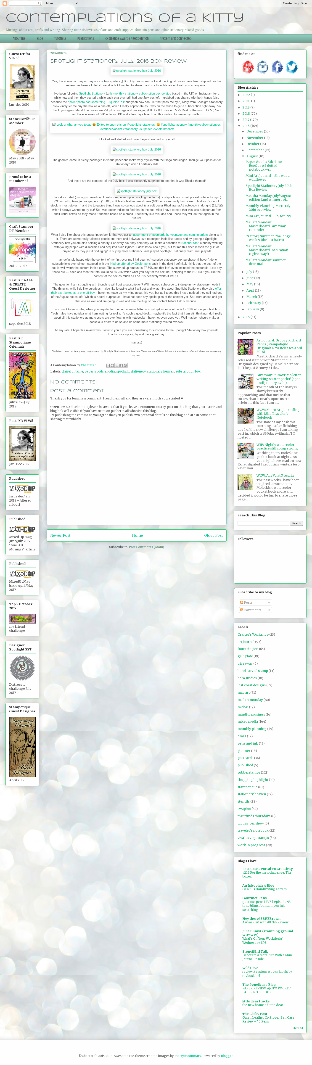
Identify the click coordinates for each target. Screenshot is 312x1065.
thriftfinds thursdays (254, 816)
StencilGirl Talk (255, 951)
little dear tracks (256, 1001)
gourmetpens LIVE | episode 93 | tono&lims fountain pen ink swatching (267, 906)
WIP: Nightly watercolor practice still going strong (277, 447)
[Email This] (108, 365)
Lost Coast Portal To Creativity (267, 869)
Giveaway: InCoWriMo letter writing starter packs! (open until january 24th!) (278, 379)
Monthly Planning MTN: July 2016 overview (268, 208)
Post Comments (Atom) (146, 547)
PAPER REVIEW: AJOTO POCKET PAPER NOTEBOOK (266, 990)
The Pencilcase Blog (259, 985)
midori (243, 707)
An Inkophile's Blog (258, 885)
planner (244, 751)
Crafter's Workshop (253, 634)
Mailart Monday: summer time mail (266, 262)
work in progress (251, 845)
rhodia (110, 371)
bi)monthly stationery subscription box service (140, 93)
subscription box (188, 371)
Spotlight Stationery (92, 93)
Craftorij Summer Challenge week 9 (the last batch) (268, 238)
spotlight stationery (131, 371)
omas (242, 736)
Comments (252, 610)
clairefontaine (72, 371)
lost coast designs (252, 685)
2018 (247, 113)
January (253, 309)
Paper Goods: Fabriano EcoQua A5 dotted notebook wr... (264, 166)
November (255, 138)
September (255, 150)
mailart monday (250, 700)
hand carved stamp (253, 671)
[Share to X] (116, 365)
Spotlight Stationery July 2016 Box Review (269, 188)
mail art (244, 692)
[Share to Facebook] (121, 365)
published (245, 765)
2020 (247, 101)
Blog (40, 39)
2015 (247, 317)
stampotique (247, 787)
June (250, 278)
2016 (246, 126)
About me (19, 39)
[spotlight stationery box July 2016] (137, 70)
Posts (247, 602)
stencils (244, 801)
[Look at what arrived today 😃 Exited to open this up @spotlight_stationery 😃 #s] (136, 129)
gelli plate (245, 656)
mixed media (248, 721)
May (250, 284)
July (249, 272)
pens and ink (248, 743)
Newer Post (60, 535)
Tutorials (60, 39)
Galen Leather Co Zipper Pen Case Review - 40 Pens (268, 1019)
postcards (245, 758)
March (252, 297)
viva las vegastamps (253, 838)
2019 (246, 107)
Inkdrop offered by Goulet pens (130, 263)
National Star (189, 243)
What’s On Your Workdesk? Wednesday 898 (262, 940)
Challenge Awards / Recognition (127, 39)
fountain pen (248, 649)
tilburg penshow (251, 823)
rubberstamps (249, 772)
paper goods (94, 371)
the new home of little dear (262, 1005)
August (252, 156)
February (254, 303)
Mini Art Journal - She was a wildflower (268, 178)
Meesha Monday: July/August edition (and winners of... (268, 198)
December (255, 131)
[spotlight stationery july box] (137, 191)
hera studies (247, 678)
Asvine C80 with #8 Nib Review (265, 922)
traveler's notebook (253, 830)
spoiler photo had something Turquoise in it (97, 102)
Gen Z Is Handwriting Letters (264, 889)
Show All (298, 1028)
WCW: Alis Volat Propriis (275, 475)
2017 (246, 120)
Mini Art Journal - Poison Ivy (268, 216)
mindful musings (251, 714)
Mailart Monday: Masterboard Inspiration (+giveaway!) (267, 250)
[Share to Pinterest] (125, 365)
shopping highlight (253, 780)
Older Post (213, 535)
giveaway (245, 663)
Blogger (227, 1056)
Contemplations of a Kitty (124, 18)
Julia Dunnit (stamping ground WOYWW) (267, 933)
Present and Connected (176, 39)
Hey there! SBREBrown (261, 919)
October (253, 144)
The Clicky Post (254, 1014)
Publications (85, 39)
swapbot (244, 809)
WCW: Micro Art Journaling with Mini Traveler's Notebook (278, 414)
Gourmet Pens (254, 898)
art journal (246, 642)
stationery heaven (160, 371)
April (250, 290)
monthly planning (252, 729)
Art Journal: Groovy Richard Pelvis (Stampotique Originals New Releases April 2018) (279, 346)
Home (137, 535)
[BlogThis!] (112, 365)
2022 (247, 95)
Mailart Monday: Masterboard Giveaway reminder (266, 226)
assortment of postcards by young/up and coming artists (171, 234)
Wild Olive (250, 968)
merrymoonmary (188, 1056)
